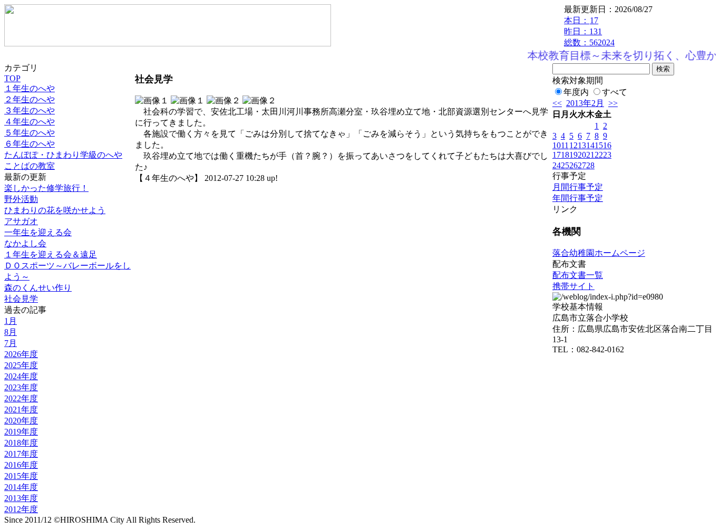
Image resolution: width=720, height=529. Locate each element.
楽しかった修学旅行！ (46, 188)
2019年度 (21, 431)
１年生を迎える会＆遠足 (50, 254)
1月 (10, 320)
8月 (10, 332)
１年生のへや (29, 88)
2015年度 (21, 476)
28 (590, 165)
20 (582, 154)
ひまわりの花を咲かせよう (54, 210)
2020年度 (21, 420)
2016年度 (21, 464)
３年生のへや (29, 110)
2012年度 (21, 509)
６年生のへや (29, 143)
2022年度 (21, 398)
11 (565, 145)
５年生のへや (29, 132)
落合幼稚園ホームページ (598, 252)
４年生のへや (29, 121)
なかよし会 (25, 243)
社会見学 (21, 298)
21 (590, 154)
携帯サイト (573, 286)
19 (573, 154)
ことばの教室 (29, 165)
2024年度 (21, 376)
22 (599, 154)
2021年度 (21, 409)
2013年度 (21, 498)
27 (582, 165)
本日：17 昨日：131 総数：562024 (589, 31)
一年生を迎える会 (38, 232)
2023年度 (21, 387)
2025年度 (21, 365)
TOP (12, 78)
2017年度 (21, 453)
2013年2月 (585, 103)
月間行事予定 (577, 186)
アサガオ (21, 221)
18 (565, 154)
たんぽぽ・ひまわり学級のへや (63, 154)
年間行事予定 (577, 198)
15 (599, 145)
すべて (614, 92)
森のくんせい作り (38, 287)
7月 (10, 343)
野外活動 (21, 199)
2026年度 (21, 354)
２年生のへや (29, 99)
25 (565, 165)
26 (573, 165)
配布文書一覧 (577, 275)
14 (590, 145)
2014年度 (21, 487)
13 (582, 145)
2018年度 (21, 442)
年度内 (576, 92)
